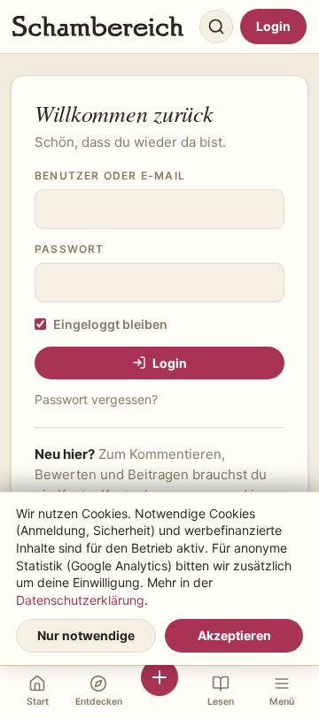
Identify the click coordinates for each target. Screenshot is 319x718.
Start (38, 701)
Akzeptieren (234, 635)
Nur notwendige (86, 635)
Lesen (220, 701)
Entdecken (98, 701)
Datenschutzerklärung (80, 599)
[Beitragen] (160, 692)
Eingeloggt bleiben (110, 324)
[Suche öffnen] (216, 26)
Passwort (70, 249)
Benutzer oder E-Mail (110, 175)
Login (273, 26)
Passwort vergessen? (96, 399)
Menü (281, 701)
